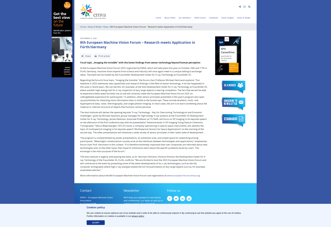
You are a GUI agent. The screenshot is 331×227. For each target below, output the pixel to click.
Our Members (184, 17)
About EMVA (169, 17)
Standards (213, 17)
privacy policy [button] (138, 216)
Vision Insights (227, 17)
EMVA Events (200, 17)
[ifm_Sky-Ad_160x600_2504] (62, 38)
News (106, 26)
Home (158, 17)
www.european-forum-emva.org (183, 175)
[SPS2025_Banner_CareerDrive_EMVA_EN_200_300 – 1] (228, 55)
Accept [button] (95, 223)
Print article (104, 56)
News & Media (243, 17)
